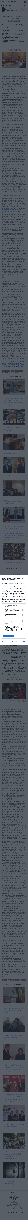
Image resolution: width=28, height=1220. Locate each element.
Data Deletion (5, 641)
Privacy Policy (22, 641)
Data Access (14, 641)
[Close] (24, 578)
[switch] (22, 610)
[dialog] (14, 610)
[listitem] (14, 606)
